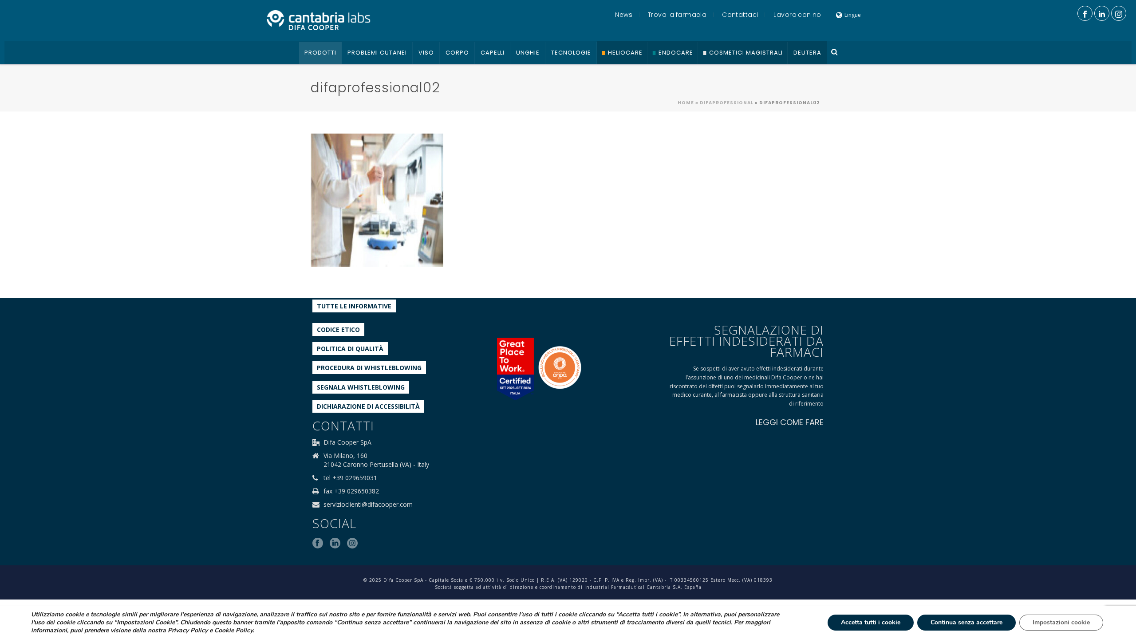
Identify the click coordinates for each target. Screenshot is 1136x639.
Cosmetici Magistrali (746, 52)
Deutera (807, 52)
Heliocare (625, 52)
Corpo (457, 52)
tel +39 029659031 (350, 478)
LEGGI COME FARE (790, 422)
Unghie (528, 52)
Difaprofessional (726, 102)
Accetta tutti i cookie (870, 622)
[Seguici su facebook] (317, 543)
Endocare (676, 52)
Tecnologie (571, 52)
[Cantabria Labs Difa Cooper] (318, 20)
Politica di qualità (350, 348)
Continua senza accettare (966, 622)
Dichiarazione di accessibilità (368, 406)
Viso (426, 52)
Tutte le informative (354, 306)
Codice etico (338, 329)
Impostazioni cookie (1061, 622)
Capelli (493, 52)
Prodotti (320, 52)
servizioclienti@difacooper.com (368, 505)
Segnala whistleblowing (361, 387)
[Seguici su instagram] (352, 543)
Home (686, 102)
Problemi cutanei (377, 52)
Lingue (852, 15)
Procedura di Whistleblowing (369, 367)
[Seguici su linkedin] (335, 543)
